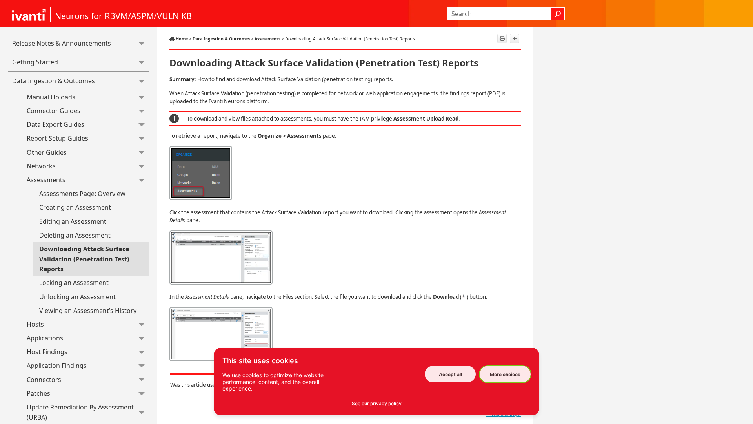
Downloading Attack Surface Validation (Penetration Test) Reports (84, 259)
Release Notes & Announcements (61, 43)
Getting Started (35, 62)
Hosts (35, 324)
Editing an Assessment (72, 221)
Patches (38, 393)
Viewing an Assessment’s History (87, 310)
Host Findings (47, 351)
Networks (41, 166)
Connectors (44, 379)
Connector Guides (53, 110)
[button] (142, 43)
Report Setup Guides (57, 138)
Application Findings (57, 365)
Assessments (46, 179)
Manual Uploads (51, 97)
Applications (45, 338)
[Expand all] (514, 38)
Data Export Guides (55, 124)
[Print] (502, 38)
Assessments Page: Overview (82, 193)
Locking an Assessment (74, 282)
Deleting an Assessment (75, 235)
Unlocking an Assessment (77, 296)
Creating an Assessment (75, 207)
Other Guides (47, 152)
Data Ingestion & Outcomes (53, 81)
